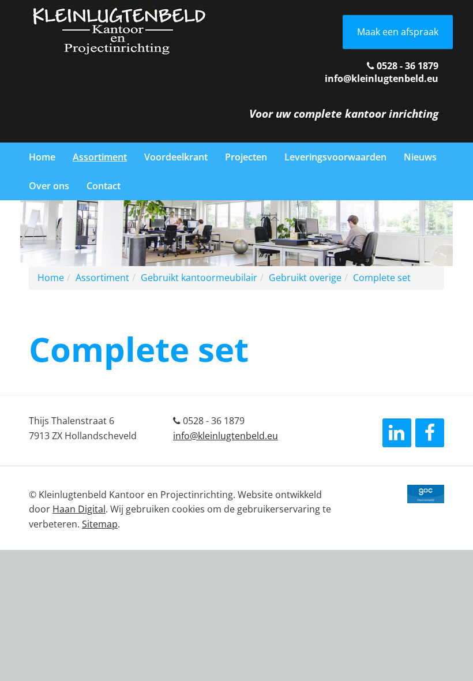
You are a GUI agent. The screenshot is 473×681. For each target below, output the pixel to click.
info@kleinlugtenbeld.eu (381, 78)
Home (42, 157)
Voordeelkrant (176, 157)
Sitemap (100, 524)
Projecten (246, 157)
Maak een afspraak (397, 31)
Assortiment (100, 157)
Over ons (49, 185)
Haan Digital (79, 509)
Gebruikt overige (305, 277)
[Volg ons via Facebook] (429, 432)
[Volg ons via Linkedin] (396, 432)
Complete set (382, 277)
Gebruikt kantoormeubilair (199, 277)
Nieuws (420, 157)
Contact (104, 185)
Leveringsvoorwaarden (335, 157)
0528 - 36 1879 (406, 65)
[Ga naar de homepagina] (119, 30)
